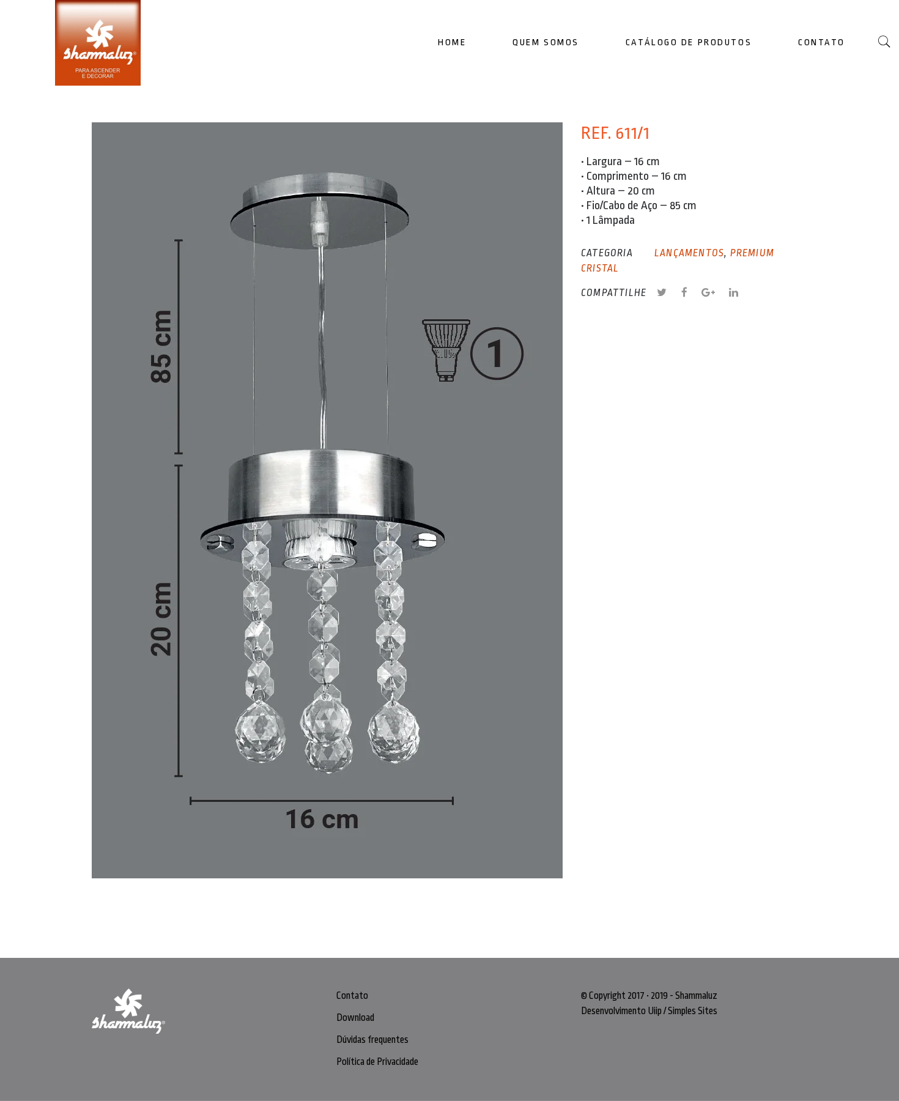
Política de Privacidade (377, 1061)
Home (452, 42)
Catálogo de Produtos (689, 42)
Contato (821, 42)
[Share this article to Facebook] (691, 292)
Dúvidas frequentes (372, 1039)
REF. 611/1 (615, 133)
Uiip (655, 1011)
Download (355, 1017)
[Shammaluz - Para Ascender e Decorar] (107, 43)
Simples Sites (692, 1011)
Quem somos (545, 42)
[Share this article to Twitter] (669, 292)
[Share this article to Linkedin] (734, 292)
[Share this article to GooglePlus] (715, 292)
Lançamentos (689, 253)
